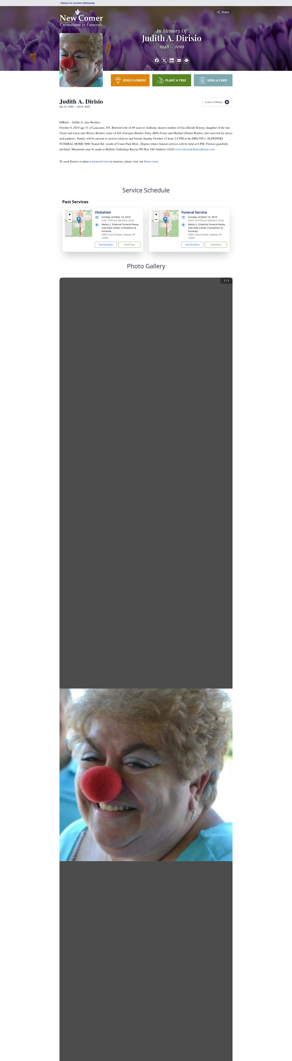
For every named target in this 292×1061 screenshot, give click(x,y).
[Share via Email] (179, 60)
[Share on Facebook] (157, 60)
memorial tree (100, 161)
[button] (79, 220)
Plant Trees (129, 244)
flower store (151, 161)
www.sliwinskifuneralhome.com (195, 149)
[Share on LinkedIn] (172, 60)
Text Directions (106, 244)
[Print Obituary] (187, 60)
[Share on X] (164, 60)
